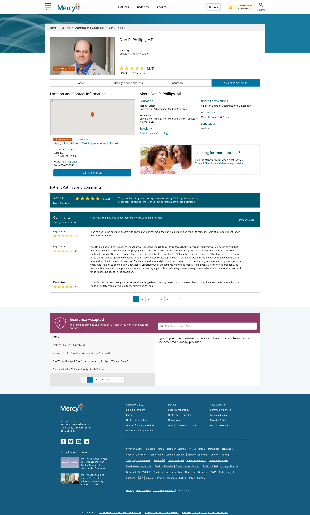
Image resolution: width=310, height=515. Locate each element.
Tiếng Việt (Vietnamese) (138, 460)
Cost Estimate (217, 404)
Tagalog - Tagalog (219, 454)
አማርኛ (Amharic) (134, 448)
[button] (92, 114)
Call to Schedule (237, 83)
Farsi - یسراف (161, 472)
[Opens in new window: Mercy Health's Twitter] (70, 441)
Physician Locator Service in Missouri (162, 512)
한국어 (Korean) (197, 448)
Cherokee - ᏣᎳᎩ (207, 472)
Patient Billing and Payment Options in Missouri (120, 512)
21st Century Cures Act (164, 490)
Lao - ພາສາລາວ (176, 460)
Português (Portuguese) (220, 448)
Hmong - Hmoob (229, 466)
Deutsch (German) (176, 448)
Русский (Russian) (136, 454)
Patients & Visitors (220, 414)
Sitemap (130, 490)
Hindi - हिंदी (159, 460)
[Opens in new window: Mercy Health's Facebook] (63, 441)
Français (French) (155, 448)
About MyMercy (134, 404)
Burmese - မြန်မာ (134, 478)
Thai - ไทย (190, 472)
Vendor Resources (220, 425)
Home (53, 27)
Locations (142, 7)
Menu (48, 9)
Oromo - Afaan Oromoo (188, 466)
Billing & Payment (135, 409)
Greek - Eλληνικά (218, 460)
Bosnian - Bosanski (196, 460)
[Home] (69, 7)
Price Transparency (178, 409)
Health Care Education (180, 414)
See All (84, 452)
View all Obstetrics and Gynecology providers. (221, 163)
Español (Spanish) (197, 454)
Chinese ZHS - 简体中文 (138, 472)
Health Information (136, 420)
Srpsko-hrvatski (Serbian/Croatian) (166, 454)
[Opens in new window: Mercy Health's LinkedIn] (86, 441)
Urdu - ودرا (176, 472)
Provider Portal (218, 420)
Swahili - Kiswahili (164, 466)
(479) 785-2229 (70, 161)
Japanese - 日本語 (176, 478)
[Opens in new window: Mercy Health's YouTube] (78, 441)
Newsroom (174, 420)
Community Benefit (220, 409)
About (82, 83)
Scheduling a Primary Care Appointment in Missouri (205, 512)
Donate (172, 404)
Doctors (123, 7)
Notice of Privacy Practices (140, 425)
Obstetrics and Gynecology (89, 27)
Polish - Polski (210, 466)
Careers (130, 414)
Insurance (178, 83)
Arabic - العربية (226, 472)
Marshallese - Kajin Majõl (139, 466)
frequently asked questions (180, 201)
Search (261, 9)
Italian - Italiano (197, 478)
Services (161, 7)
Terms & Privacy (143, 490)
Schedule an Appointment (140, 430)
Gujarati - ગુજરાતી (155, 478)
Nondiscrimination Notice (182, 425)
